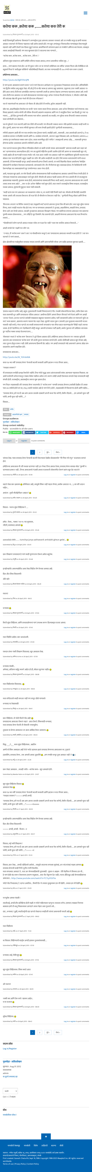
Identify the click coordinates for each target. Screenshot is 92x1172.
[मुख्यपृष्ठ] (7, 9)
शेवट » (58, 452)
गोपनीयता (23, 1155)
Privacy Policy (20, 1164)
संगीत (12, 409)
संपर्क (39, 1155)
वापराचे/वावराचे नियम (10, 1155)
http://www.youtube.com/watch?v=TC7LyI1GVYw (33, 878)
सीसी (61, 1145)
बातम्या (53, 1145)
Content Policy (33, 1164)
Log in (9, 440)
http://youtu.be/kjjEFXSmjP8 (16, 80)
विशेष (36, 1145)
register (24, 440)
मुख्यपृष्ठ (12, 20)
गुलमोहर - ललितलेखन (11, 422)
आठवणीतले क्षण (17, 414)
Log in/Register (10, 1049)
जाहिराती (44, 1145)
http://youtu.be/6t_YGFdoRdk (16, 357)
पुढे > (48, 452)
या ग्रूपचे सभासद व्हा (10, 1077)
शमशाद (26, 414)
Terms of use (8, 1164)
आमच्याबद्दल (32, 1155)
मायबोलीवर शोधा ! (10, 1115)
